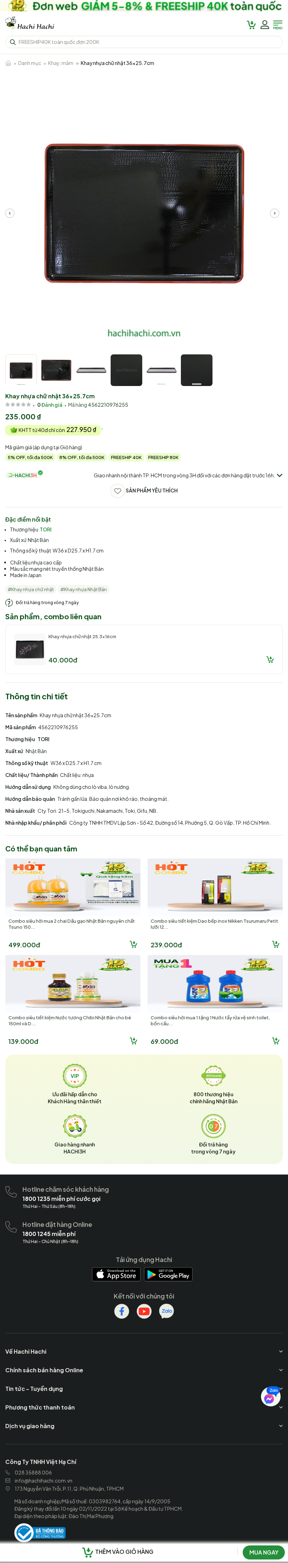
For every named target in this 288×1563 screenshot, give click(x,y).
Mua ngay (264, 1552)
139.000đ (23, 1041)
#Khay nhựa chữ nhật (31, 589)
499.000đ (24, 945)
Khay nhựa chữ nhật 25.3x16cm (82, 636)
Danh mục (29, 63)
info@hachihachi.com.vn (43, 1480)
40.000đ (62, 660)
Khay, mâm (60, 63)
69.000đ (164, 1041)
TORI (46, 529)
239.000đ (166, 945)
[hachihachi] (144, 5)
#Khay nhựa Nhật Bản (83, 589)
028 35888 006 (33, 1472)
